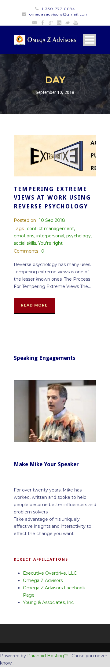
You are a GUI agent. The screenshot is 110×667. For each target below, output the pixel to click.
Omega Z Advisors (43, 580)
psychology (78, 236)
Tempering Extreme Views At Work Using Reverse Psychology (52, 198)
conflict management (50, 228)
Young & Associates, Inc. (49, 602)
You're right (50, 243)
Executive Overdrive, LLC (50, 573)
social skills (25, 243)
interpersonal (50, 236)
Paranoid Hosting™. (48, 655)
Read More (34, 305)
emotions (24, 236)
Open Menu (89, 40)
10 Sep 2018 (52, 220)
